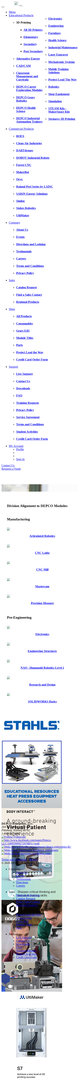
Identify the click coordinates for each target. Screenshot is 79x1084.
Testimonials (23, 879)
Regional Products (26, 905)
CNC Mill (42, 569)
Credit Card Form (26, 957)
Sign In (20, 459)
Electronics (42, 634)
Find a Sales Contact (28, 901)
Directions (22, 882)
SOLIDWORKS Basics (42, 701)
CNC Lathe (42, 552)
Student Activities (26, 953)
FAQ (19, 947)
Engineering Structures (42, 651)
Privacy (33, 859)
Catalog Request (25, 898)
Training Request (26, 950)
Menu (12, 12)
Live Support (23, 937)
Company (14, 222)
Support (13, 366)
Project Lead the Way (28, 914)
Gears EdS (22, 921)
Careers (20, 885)
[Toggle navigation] (20, 5)
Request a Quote (11, 468)
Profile (20, 449)
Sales (12, 280)
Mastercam (42, 586)
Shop (12, 309)
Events (20, 875)
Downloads (23, 944)
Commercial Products (21, 128)
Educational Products (21, 15)
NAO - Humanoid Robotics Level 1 (42, 667)
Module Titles (24, 924)
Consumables (24, 918)
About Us (22, 872)
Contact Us (8, 465)
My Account (16, 446)
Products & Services (28, 895)
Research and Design (42, 684)
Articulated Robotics (42, 536)
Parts (19, 927)
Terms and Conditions (14, 859)
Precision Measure (42, 603)
